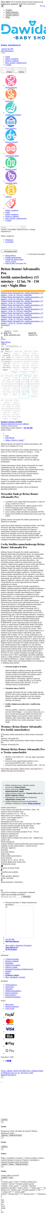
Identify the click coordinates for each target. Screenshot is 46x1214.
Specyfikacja (9, 438)
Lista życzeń (9, 1008)
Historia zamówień (12, 1006)
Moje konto (9, 1004)
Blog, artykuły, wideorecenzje (15, 63)
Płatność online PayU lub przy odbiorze (15, 424)
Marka (7, 973)
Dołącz (11, 1164)
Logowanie (9, 242)
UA (43, 6)
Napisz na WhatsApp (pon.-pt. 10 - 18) (22, 1072)
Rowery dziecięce (11, 993)
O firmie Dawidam (12, 959)
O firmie (8, 10)
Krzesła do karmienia (12, 997)
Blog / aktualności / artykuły (15, 977)
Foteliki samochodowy (13, 991)
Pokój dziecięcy (11, 995)
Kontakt (8, 971)
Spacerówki (9, 987)
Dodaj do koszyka (15, 1135)
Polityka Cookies (11, 967)
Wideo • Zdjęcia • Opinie (14, 440)
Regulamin (9, 963)
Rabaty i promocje (11, 59)
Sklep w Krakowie (12, 12)
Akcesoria (9, 989)
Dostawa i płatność (12, 15)
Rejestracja (9, 240)
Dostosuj (4, 1135)
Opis (7, 436)
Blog (7, 17)
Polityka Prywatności (12, 965)
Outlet (7, 57)
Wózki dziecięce (11, 985)
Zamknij (4, 1120)
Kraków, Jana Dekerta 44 (10, 45)
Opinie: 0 (7, 331)
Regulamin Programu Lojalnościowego (19, 969)
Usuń (11, 1178)
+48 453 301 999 (19, 1071)
